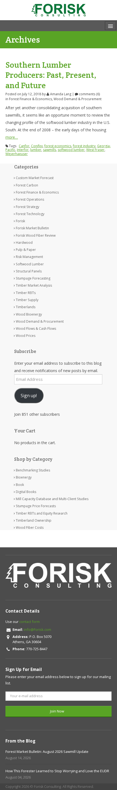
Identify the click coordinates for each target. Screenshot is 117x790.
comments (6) (89, 94)
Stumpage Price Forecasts (36, 506)
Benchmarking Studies (33, 470)
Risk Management (29, 256)
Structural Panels (29, 271)
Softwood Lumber (30, 264)
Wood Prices (25, 335)
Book (20, 484)
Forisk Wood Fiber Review (36, 235)
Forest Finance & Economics (30, 99)
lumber (35, 149)
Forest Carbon (27, 185)
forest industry (84, 146)
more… (11, 137)
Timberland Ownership (33, 520)
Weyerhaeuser (16, 154)
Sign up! (29, 396)
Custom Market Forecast (35, 178)
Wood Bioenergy (29, 314)
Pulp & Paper (26, 249)
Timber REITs (26, 292)
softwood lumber (71, 149)
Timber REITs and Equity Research (41, 513)
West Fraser (95, 149)
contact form (29, 621)
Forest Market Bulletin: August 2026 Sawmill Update (46, 751)
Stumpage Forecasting (33, 278)
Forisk (20, 221)
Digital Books (26, 491)
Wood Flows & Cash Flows (36, 328)
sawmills (49, 149)
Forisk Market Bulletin (32, 228)
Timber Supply (27, 300)
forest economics (57, 146)
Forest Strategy (27, 206)
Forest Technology (30, 214)
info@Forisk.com (37, 629)
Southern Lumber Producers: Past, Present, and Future (50, 75)
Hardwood (24, 242)
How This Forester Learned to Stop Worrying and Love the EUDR (57, 770)
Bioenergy (24, 477)
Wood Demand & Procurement (77, 99)
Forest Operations (30, 199)
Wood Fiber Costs (30, 527)
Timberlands (25, 307)
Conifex (37, 146)
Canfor (24, 146)
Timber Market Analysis (34, 285)
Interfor (23, 149)
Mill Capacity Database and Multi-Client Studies (52, 499)
